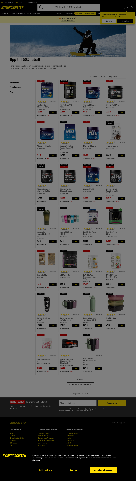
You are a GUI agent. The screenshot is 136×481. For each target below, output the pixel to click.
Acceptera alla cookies (103, 470)
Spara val (73, 470)
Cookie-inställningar (45, 470)
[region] (68, 464)
